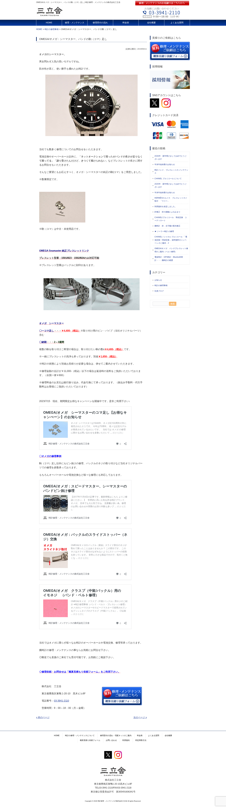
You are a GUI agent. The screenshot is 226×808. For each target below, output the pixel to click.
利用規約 (126, 740)
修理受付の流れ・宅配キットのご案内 (115, 735)
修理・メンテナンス (74, 22)
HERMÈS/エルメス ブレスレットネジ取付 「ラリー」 (171, 199)
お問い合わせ (111, 740)
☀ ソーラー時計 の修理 (164, 231)
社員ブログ (159, 291)
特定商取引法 (140, 740)
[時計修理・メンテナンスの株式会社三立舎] (49, 16)
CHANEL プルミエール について (168, 179)
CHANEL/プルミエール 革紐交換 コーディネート (171, 219)
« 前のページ (43, 717)
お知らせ (158, 280)
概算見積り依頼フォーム (90, 740)
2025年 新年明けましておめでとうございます (170, 185)
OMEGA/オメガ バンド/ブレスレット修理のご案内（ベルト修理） (171, 250)
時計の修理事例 (161, 285)
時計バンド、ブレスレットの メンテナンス (171, 171)
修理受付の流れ (100, 22)
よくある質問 (176, 22)
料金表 (126, 22)
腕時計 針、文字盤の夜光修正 (167, 226)
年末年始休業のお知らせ (165, 164)
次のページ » (140, 717)
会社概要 (151, 22)
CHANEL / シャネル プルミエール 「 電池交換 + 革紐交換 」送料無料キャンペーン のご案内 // (171, 240)
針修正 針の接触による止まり (167, 212)
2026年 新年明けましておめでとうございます (170, 157)
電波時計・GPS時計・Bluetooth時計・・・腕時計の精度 (169, 258)
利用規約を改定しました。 (166, 206)
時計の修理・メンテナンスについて (80, 735)
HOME (49, 22)
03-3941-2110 (61, 700)
